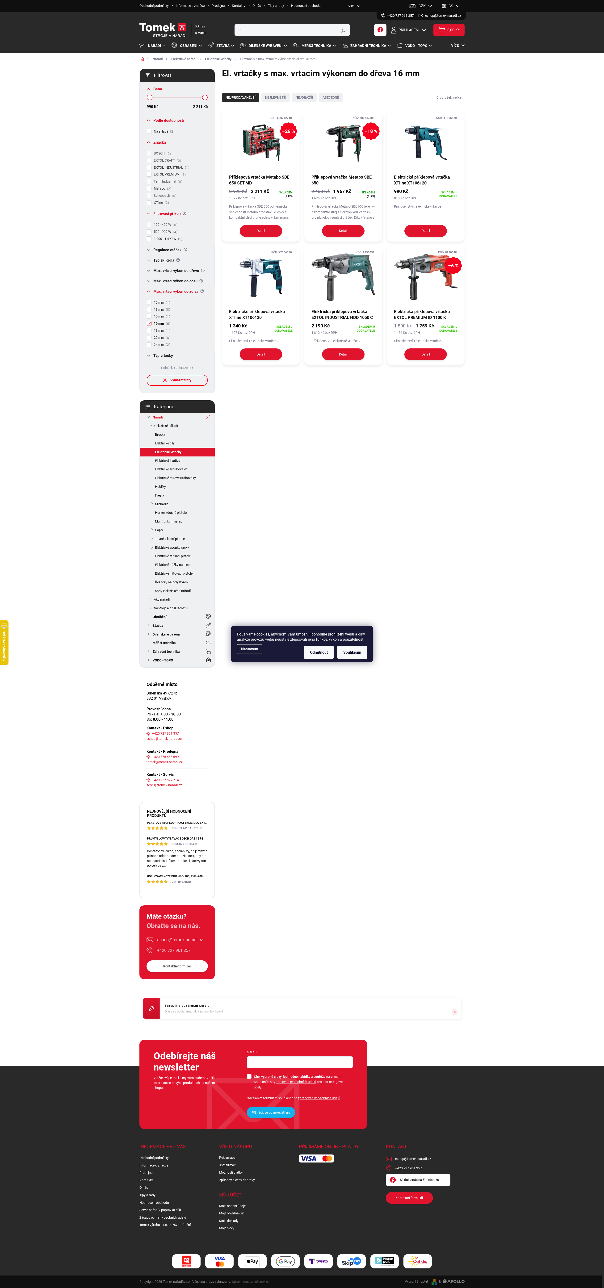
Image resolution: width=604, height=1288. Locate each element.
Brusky (160, 434)
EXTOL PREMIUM (169, 174)
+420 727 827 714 (165, 780)
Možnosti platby (231, 1172)
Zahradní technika (166, 651)
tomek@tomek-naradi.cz (165, 762)
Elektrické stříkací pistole (173, 556)
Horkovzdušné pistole (171, 512)
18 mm (161, 331)
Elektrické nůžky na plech (173, 565)
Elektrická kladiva (167, 461)
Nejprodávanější (241, 97)
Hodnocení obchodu (306, 6)
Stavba (158, 625)
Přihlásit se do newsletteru (271, 1112)
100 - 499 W (165, 225)
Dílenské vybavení (166, 634)
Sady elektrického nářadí (173, 591)
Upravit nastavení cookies (250, 1282)
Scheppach (164, 196)
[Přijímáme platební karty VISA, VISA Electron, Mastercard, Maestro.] (219, 1261)
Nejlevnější (275, 97)
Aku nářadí (162, 599)
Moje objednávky (231, 1213)
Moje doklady (229, 1221)
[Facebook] (380, 30)
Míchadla (161, 504)
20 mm (161, 338)
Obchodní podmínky (154, 6)
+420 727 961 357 (165, 733)
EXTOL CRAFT (167, 161)
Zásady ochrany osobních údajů (162, 1217)
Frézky (160, 495)
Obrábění (160, 617)
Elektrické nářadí (166, 426)
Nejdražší (304, 97)
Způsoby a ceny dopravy (237, 1180)
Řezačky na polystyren (171, 582)
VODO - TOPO (163, 660)
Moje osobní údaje (232, 1206)
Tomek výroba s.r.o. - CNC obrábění (165, 1225)
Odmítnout (319, 652)
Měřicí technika (164, 643)
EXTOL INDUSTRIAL (171, 168)
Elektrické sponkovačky (172, 547)
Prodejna (218, 6)
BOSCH (162, 153)
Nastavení (249, 649)
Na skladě (163, 132)
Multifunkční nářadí (169, 521)
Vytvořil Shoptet (416, 1281)
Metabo (162, 189)
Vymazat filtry (180, 380)
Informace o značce (190, 6)
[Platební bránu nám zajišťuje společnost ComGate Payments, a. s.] (186, 1261)
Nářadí (158, 417)
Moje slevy (226, 1228)
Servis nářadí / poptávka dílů (160, 1210)
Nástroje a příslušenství (171, 608)
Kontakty (238, 6)
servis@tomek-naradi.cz (164, 785)
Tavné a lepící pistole (170, 539)
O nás (256, 6)
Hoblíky (160, 487)
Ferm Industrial (167, 182)
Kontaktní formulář (177, 966)
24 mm (161, 345)
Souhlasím (352, 652)
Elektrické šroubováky (171, 469)
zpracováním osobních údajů (295, 1082)
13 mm (161, 310)
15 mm (161, 316)
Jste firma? (227, 1165)
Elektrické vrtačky (168, 452)
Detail (261, 231)
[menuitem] (153, 46)
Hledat (344, 30)
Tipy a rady (276, 6)
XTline (161, 203)
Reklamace (227, 1157)
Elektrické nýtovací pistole (174, 573)
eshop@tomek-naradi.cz (164, 738)
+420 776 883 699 (165, 757)
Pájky (159, 530)
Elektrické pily (165, 443)
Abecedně (331, 97)
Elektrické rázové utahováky (175, 478)
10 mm (161, 303)
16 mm (161, 324)
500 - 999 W (165, 232)
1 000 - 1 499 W (167, 239)
